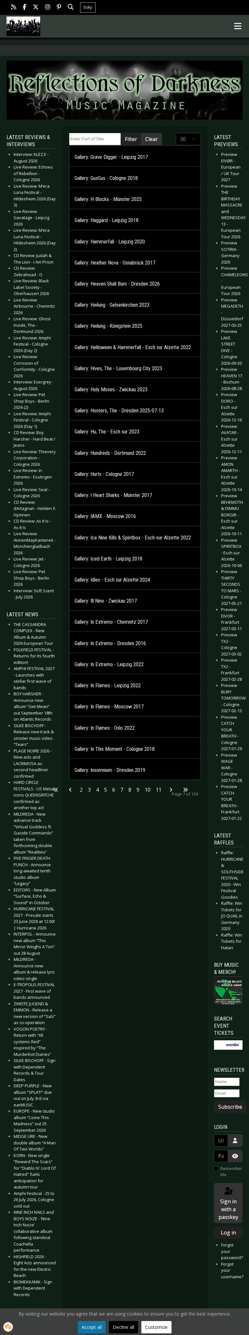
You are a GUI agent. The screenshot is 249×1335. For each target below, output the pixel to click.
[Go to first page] (56, 790)
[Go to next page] (171, 790)
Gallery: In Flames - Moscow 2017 (109, 706)
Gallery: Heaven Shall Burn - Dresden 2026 (117, 284)
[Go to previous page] (70, 790)
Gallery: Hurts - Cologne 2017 (104, 474)
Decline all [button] (123, 1327)
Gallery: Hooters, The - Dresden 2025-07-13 (119, 411)
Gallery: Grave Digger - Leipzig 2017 (111, 157)
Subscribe (230, 1106)
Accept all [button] (92, 1327)
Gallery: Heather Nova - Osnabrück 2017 (115, 263)
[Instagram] (47, 7)
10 (147, 789)
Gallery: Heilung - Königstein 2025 (108, 326)
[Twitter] (36, 7)
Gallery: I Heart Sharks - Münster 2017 (113, 495)
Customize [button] (156, 1327)
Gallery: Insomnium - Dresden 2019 (110, 770)
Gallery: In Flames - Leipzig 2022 (108, 685)
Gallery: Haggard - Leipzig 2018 (106, 220)
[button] (8, 1327)
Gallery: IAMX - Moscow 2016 (105, 516)
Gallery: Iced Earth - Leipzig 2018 (108, 559)
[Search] (71, 7)
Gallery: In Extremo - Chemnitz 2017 (111, 622)
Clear (151, 139)
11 (158, 789)
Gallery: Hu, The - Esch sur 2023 (107, 432)
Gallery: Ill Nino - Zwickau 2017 (106, 601)
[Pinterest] (59, 7)
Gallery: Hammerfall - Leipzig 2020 (110, 242)
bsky (88, 7)
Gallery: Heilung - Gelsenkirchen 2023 (112, 305)
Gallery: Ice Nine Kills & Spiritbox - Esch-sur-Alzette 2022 (133, 538)
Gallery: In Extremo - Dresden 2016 (110, 643)
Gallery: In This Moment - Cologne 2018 (115, 749)
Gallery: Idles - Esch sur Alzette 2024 (112, 580)
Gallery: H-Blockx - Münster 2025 (108, 199)
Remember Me (231, 1171)
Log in (228, 1232)
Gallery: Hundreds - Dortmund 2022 (110, 453)
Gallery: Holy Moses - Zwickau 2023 (111, 389)
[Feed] (13, 7)
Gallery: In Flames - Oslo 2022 (105, 728)
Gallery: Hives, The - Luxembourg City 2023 (118, 368)
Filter (131, 139)
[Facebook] (24, 7)
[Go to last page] (185, 790)
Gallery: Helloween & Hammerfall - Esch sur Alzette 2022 (133, 347)
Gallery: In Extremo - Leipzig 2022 (109, 664)
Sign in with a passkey (228, 1209)
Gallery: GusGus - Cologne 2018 (106, 178)
